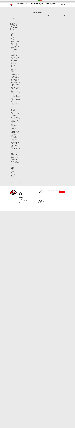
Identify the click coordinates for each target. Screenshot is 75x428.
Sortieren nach (51, 15)
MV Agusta (12, 173)
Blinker (41, 4)
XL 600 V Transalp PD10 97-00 (15, 61)
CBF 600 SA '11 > (13, 51)
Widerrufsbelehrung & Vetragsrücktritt (41, 196)
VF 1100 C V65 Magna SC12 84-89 (15, 149)
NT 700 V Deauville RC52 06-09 (15, 86)
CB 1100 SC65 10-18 (13, 145)
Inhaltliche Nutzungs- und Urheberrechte (41, 192)
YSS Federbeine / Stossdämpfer (13, 20)
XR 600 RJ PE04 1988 (13, 64)
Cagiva (12, 36)
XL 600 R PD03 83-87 (13, 58)
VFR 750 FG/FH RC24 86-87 (14, 104)
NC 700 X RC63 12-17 (13, 85)
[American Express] (62, 209)
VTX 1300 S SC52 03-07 (14, 161)
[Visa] (61, 209)
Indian (12, 166)
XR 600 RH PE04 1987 (14, 63)
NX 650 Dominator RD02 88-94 (15, 79)
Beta (11, 34)
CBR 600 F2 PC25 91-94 (14, 53)
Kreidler (12, 168)
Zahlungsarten (40, 199)
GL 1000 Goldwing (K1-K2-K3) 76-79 (15, 136)
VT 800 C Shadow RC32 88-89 (14, 117)
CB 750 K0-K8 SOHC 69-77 (14, 91)
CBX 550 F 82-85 (13, 47)
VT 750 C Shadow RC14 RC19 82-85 (15, 108)
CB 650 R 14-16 (13, 69)
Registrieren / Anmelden (62, 2)
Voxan (12, 176)
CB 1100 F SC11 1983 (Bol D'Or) (15, 144)
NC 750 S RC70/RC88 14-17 (14, 98)
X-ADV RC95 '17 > (13, 112)
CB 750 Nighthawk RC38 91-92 (15, 95)
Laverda (12, 171)
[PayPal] (64, 209)
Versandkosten (40, 200)
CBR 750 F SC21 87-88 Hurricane (15, 96)
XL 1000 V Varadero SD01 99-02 (15, 142)
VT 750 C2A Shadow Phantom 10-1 (15, 111)
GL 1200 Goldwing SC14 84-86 (14, 154)
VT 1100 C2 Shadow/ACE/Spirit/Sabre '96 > (15, 153)
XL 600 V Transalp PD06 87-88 (15, 60)
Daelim (12, 37)
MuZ (11, 172)
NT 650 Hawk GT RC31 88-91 (14, 77)
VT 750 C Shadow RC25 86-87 (14, 109)
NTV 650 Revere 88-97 (13, 78)
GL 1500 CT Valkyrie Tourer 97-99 (15, 163)
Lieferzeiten (39, 202)
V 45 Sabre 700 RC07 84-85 (14, 87)
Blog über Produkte (54, 4)
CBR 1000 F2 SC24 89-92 (14, 130)
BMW (11, 35)
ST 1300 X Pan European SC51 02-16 (15, 159)
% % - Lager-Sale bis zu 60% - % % (34, 4)
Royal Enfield (13, 174)
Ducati (12, 39)
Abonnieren (62, 192)
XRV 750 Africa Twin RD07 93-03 (15, 113)
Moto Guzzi (12, 170)
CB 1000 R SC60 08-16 (14, 126)
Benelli (12, 33)
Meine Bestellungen (31, 192)
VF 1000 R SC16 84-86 (14, 140)
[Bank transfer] (58, 209)
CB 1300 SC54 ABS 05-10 (14, 157)
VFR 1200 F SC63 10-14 (14, 155)
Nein (41, 0)
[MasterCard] (60, 209)
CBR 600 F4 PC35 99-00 (14, 54)
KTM (11, 169)
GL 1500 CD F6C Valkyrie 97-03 (15, 162)
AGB (38, 194)
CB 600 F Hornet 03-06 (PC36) (14, 49)
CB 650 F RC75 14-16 (13, 68)
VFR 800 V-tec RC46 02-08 (14, 115)
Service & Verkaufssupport (42, 201)
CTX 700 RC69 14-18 (13, 83)
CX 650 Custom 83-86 (13, 75)
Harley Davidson (13, 40)
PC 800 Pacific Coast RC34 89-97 (15, 114)
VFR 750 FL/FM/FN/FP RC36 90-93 (15, 105)
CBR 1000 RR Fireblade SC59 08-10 (15, 131)
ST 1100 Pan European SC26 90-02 (15, 148)
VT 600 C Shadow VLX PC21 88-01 (15, 57)
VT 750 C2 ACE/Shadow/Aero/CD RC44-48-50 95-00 (15, 110)
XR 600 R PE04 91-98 (13, 65)
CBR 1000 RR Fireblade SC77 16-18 (15, 132)
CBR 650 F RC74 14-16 (14, 71)
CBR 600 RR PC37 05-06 (14, 56)
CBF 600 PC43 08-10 (13, 50)
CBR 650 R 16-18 (13, 72)
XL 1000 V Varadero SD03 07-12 (15, 143)
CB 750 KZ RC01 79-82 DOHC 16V (15, 92)
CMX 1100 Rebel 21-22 (14, 147)
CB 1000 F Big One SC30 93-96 (14, 125)
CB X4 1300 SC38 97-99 (14, 158)
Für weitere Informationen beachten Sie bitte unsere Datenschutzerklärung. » (51, 0)
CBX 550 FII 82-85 (13, 48)
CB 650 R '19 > (13, 70)
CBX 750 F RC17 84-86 (14, 97)
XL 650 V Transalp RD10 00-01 (14, 81)
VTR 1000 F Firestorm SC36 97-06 (15, 141)
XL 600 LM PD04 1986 (14, 59)
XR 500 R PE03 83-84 (13, 45)
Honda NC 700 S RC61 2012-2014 (15, 84)
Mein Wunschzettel (31, 195)
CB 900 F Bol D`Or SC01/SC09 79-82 (15, 118)
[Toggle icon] (61, 5)
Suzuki (12, 175)
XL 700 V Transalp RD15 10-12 (14, 89)
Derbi (11, 38)
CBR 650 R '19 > (13, 73)
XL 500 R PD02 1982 (13, 43)
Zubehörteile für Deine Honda (15, 41)
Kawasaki (12, 167)
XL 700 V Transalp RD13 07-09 (14, 88)
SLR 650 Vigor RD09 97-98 (14, 80)
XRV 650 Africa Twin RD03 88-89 (15, 82)
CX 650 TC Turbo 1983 (14, 76)
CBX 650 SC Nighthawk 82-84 (14, 74)
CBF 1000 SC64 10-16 (13, 128)
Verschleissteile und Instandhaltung (13, 24)
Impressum (39, 193)
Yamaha (12, 32)
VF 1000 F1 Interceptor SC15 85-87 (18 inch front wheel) (15, 139)
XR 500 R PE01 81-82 (13, 44)
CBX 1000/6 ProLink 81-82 (14, 134)
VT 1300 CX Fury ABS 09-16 (14, 160)
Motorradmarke (13, 22)
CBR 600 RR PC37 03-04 (14, 55)
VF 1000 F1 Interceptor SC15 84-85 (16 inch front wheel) (15, 137)
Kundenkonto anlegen (32, 191)
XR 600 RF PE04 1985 (13, 62)
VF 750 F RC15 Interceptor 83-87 (15, 103)
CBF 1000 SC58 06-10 (13, 127)
